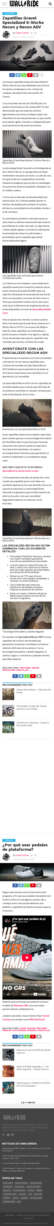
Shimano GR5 (21, 1005)
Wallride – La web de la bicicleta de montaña (27, 1215)
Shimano (32, 1030)
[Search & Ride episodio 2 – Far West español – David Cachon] (8, 1071)
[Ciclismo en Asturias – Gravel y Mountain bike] (8, 727)
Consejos (7, 1187)
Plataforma (19, 1030)
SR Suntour (36, 1198)
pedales (6, 1030)
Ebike (39, 1191)
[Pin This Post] (29, 74)
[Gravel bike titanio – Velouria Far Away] (8, 694)
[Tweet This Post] (18, 74)
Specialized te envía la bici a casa (20, 470)
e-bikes (6, 1198)
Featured (25, 668)
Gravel (35, 668)
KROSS (31, 1191)
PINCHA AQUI (37, 1019)
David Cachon (22, 32)
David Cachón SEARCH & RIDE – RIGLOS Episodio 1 (33, 1084)
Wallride (19, 1187)
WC (18, 1202)
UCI (29, 1194)
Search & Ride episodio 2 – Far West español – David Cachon (32, 1068)
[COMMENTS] (42, 74)
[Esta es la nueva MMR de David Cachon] (8, 1055)
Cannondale (19, 1191)
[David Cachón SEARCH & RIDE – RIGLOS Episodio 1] (8, 1088)
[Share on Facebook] (12, 74)
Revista (6, 1191)
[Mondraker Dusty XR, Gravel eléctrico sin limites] (8, 711)
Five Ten (38, 1194)
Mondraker (9, 1202)
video (15, 1198)
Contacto (28, 1218)
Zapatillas (22, 670)
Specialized (8, 670)
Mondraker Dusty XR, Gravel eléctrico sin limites (31, 707)
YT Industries (9, 1194)
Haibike (24, 1198)
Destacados (21, 1183)
